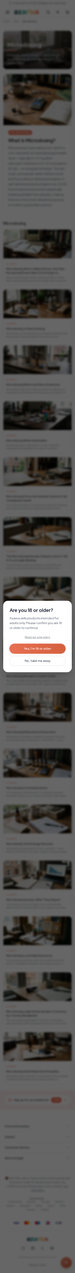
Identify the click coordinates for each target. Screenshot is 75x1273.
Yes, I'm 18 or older (37, 648)
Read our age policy (37, 637)
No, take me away (37, 661)
